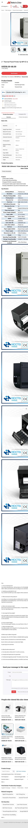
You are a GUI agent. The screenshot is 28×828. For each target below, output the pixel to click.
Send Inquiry (14, 73)
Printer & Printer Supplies (17, 10)
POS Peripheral (4, 776)
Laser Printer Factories (22, 804)
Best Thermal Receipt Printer (21, 808)
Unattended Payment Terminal (8, 774)
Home (2, 10)
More (2, 817)
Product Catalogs (22, 771)
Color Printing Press (20, 794)
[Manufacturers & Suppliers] (14, 2)
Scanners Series (4, 779)
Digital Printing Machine (8, 794)
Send (14, 691)
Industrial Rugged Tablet (20, 776)
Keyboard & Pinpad (19, 779)
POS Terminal (17, 774)
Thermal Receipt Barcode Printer (10, 811)
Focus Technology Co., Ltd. (18, 822)
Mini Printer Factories (7, 808)
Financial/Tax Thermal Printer (9, 797)
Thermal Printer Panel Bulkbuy (9, 814)
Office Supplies (8, 10)
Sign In (3, 107)
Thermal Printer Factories (8, 804)
